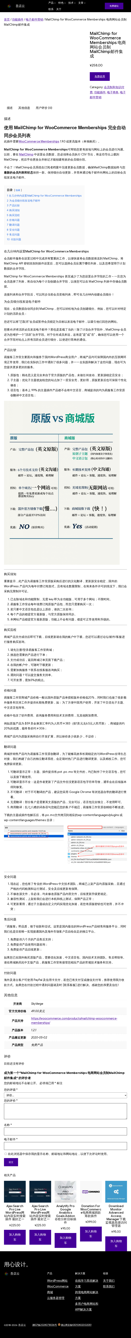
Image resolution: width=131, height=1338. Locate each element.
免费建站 (114, 5)
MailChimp (26, 154)
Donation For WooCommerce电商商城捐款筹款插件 (90, 1211)
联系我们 (109, 1286)
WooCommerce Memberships (39, 141)
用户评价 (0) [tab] (44, 108)
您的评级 (11, 1089)
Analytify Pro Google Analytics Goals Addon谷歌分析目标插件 (65, 1214)
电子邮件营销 (34, 19)
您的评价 (11, 1100)
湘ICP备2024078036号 (44, 1324)
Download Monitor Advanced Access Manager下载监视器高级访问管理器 (116, 1216)
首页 (7, 19)
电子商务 (113, 92)
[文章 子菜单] (85, 3)
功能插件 (18, 19)
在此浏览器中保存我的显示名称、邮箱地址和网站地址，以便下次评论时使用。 (58, 1154)
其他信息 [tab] (24, 108)
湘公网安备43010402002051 (76, 1324)
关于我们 (109, 1280)
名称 (8, 1125)
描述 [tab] (10, 108)
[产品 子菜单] (55, 3)
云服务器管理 (56, 1298)
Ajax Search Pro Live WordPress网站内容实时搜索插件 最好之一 (15, 1213)
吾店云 (20, 6)
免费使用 (100, 76)
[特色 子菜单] (65, 3)
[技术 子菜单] (75, 3)
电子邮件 (11, 1139)
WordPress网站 (57, 1280)
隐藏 (18, 190)
